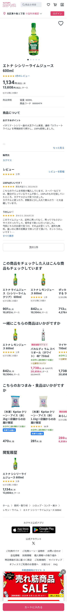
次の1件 (33, 247)
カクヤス (7, 160)
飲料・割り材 (21, 505)
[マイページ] (62, 5)
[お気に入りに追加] (61, 23)
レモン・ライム (10, 510)
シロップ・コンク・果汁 (44, 505)
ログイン (57, 13)
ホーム (6, 505)
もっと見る (58, 147)
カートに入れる (34, 607)
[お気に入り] (48, 5)
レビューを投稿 (56, 171)
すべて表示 (8, 235)
